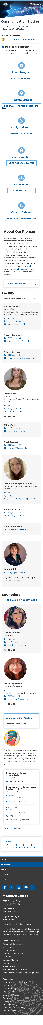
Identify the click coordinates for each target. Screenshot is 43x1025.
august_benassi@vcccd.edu (20, 341)
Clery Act (7, 957)
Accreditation (9, 950)
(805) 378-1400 (9, 912)
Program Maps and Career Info (21, 106)
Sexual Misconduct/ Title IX (15, 969)
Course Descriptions (16, 284)
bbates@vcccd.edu (16, 515)
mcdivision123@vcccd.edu (19, 820)
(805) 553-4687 (14, 445)
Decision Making (10, 960)
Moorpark (6, 864)
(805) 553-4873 (14, 408)
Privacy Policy (9, 966)
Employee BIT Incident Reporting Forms (21, 973)
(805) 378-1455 (9, 919)
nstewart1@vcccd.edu (17, 448)
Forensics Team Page (16, 723)
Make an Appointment (21, 191)
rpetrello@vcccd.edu (17, 324)
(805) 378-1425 (14, 642)
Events (6, 998)
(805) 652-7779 (14, 512)
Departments (14, 26)
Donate (6, 963)
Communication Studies (19, 718)
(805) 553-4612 (14, 696)
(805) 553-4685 (14, 338)
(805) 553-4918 (14, 355)
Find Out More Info (21, 134)
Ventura (5, 874)
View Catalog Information (21, 218)
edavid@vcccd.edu (16, 781)
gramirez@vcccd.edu (17, 645)
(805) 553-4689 (14, 321)
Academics (26, 26)
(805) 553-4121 (14, 816)
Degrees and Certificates (18, 47)
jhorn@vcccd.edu (15, 411)
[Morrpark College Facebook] (4, 887)
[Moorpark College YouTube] (25, 887)
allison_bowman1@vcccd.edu (21, 358)
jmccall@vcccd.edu (16, 431)
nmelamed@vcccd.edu (18, 529)
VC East (4, 879)
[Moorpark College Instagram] (18, 887)
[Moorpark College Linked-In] (32, 887)
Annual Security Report (13, 954)
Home (3, 26)
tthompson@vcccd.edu (18, 699)
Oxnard (5, 869)
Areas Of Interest (11, 36)
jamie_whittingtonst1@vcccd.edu (22, 499)
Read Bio (8, 416)
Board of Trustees (11, 941)
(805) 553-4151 (14, 496)
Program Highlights (21, 78)
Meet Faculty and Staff (21, 163)
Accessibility (8, 947)
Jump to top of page (13, 828)
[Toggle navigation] (38, 4)
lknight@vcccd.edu (16, 573)
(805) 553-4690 (14, 428)
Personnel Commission (13, 944)
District (5, 859)
